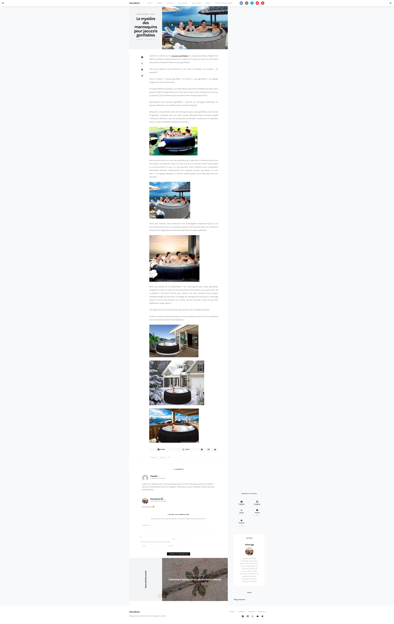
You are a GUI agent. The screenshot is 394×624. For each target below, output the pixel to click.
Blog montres (239, 599)
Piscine (152, 14)
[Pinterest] (262, 3)
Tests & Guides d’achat (224, 3)
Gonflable (154, 457)
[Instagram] (246, 3)
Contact (241, 611)
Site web (170, 546)
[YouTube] (257, 3)
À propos (251, 611)
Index (208, 3)
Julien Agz (139, 39)
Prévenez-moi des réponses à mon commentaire (155, 541)
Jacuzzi (162, 457)
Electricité (182, 3)
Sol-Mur (170, 3)
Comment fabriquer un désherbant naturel (195, 579)
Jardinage (201, 575)
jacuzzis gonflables (180, 56)
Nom (174, 539)
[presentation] (160, 596)
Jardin (159, 3)
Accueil (232, 611)
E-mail (144, 546)
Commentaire (146, 525)
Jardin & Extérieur (143, 14)
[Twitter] (252, 3)
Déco (150, 3)
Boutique (262, 611)
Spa (169, 457)
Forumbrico (134, 3)
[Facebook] (241, 3)
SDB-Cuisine (196, 3)
